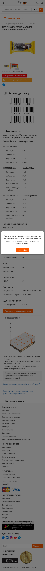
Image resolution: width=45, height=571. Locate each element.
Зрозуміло (22, 250)
